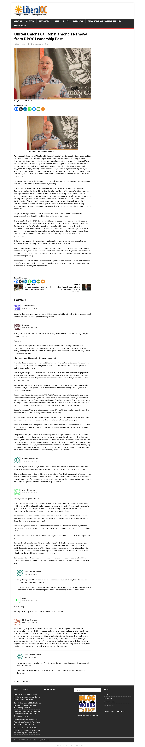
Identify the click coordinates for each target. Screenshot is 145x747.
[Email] (38, 109)
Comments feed (109, 702)
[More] (43, 109)
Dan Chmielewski (33, 571)
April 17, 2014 (21, 44)
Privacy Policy (20, 26)
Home (56, 21)
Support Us (78, 21)
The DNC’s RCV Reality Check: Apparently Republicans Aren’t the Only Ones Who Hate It (27, 722)
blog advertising (82, 715)
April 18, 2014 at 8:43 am (29, 461)
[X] (21, 109)
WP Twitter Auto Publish (63, 746)
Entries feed (108, 698)
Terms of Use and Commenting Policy (104, 21)
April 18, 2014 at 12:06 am (29, 308)
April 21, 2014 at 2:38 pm (32, 657)
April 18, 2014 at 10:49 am (29, 493)
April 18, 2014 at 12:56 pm (29, 623)
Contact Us (44, 21)
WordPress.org (109, 705)
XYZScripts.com (84, 746)
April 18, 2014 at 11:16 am (29, 601)
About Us (18, 21)
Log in (106, 695)
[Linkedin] (25, 109)
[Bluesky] (34, 109)
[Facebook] (16, 109)
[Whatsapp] (30, 109)
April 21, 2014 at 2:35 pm (32, 574)
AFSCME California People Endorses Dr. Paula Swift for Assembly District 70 (27, 705)
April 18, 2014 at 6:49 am (29, 328)
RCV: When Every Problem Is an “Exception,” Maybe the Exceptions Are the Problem (27, 697)
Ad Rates (30, 21)
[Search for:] (87, 690)
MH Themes (45, 740)
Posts (66, 21)
